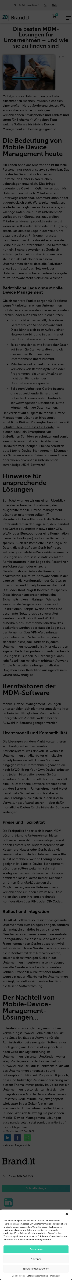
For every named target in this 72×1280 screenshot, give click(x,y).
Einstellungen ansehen (36, 1268)
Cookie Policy (18, 1276)
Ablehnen (36, 1258)
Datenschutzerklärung (37, 1276)
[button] (67, 1214)
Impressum (55, 1276)
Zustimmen (36, 1249)
